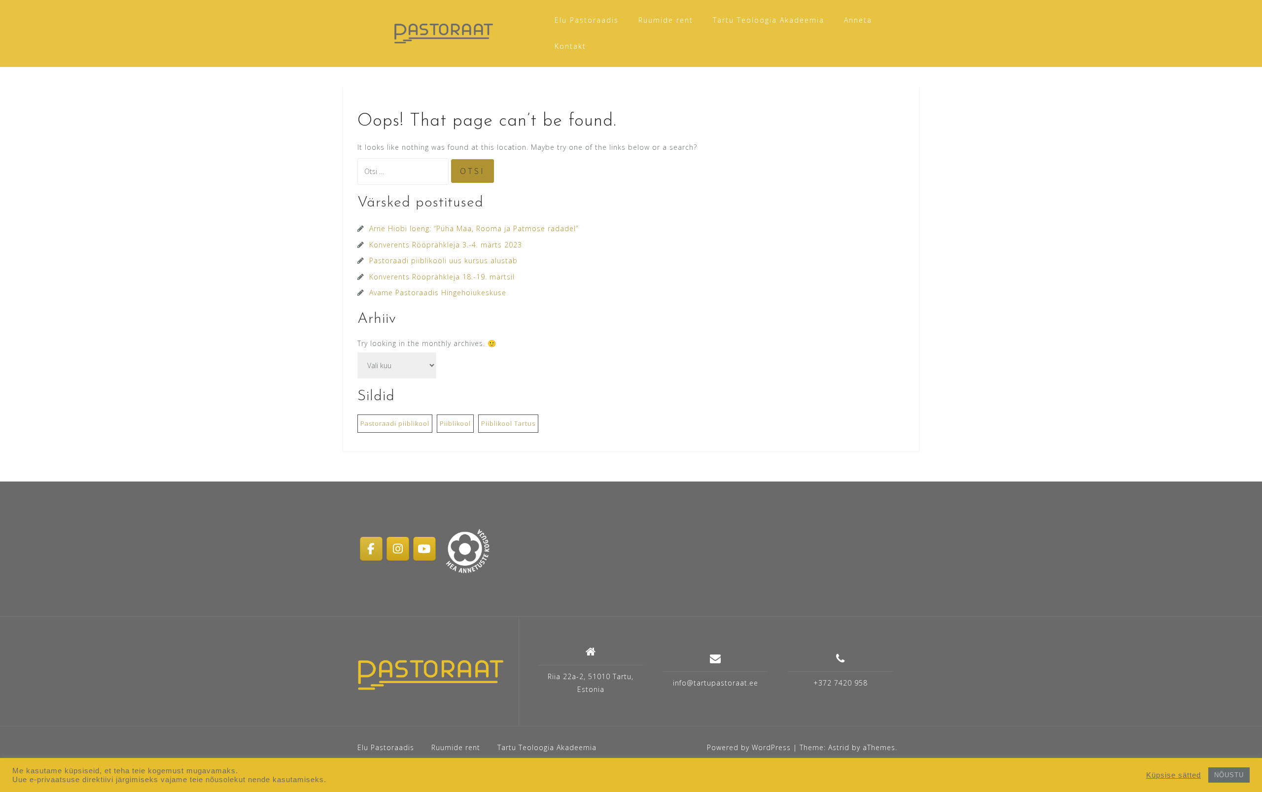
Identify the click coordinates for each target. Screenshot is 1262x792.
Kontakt (570, 46)
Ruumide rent (665, 20)
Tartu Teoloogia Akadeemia (768, 20)
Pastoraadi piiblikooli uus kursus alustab (443, 260)
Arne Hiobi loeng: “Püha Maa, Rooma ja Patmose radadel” (473, 228)
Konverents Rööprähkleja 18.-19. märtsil (442, 276)
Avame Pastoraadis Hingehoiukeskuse (437, 292)
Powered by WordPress (749, 747)
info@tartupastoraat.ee (715, 683)
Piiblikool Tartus (508, 423)
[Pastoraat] (430, 674)
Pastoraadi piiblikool (394, 423)
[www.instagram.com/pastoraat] (397, 548)
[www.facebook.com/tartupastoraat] (371, 548)
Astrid (838, 747)
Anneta (858, 20)
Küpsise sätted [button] (1173, 775)
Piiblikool (455, 423)
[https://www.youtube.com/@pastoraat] (424, 548)
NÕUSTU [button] (1229, 775)
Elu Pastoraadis (587, 20)
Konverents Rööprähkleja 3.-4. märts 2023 (445, 244)
